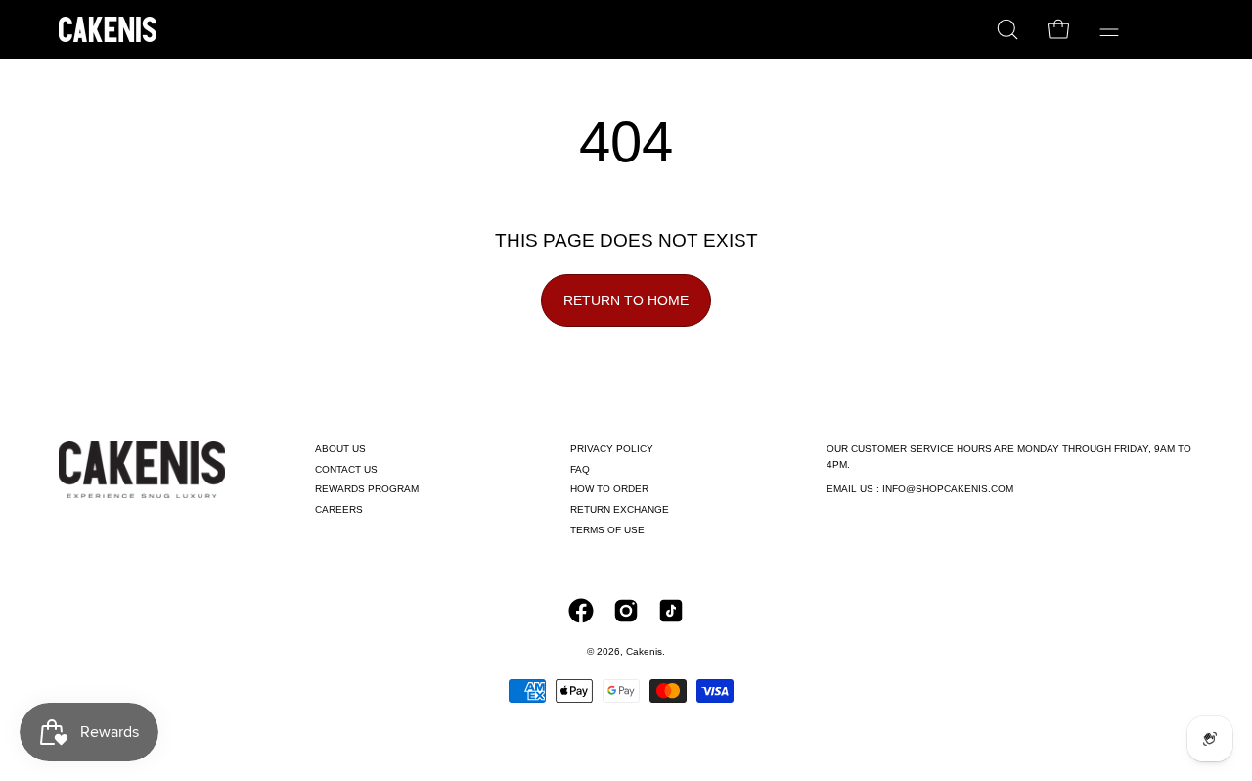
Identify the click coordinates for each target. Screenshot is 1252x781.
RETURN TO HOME (626, 300)
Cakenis (644, 651)
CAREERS (339, 509)
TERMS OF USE (607, 530)
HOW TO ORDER (609, 488)
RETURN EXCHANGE (619, 509)
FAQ (580, 469)
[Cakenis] (107, 29)
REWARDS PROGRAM (367, 488)
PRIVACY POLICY (611, 448)
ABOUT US (340, 448)
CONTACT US (346, 469)
